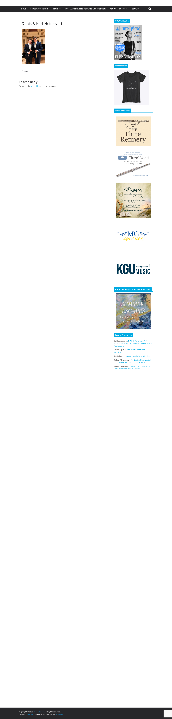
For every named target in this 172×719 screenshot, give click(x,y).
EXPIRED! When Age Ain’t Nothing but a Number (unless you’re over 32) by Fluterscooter (133, 343)
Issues (55, 9)
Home (23, 9)
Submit (122, 9)
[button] (59, 9)
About (113, 9)
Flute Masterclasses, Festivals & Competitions (85, 9)
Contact (135, 9)
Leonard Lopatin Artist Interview (137, 356)
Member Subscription (39, 9)
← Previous (24, 71)
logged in (35, 86)
